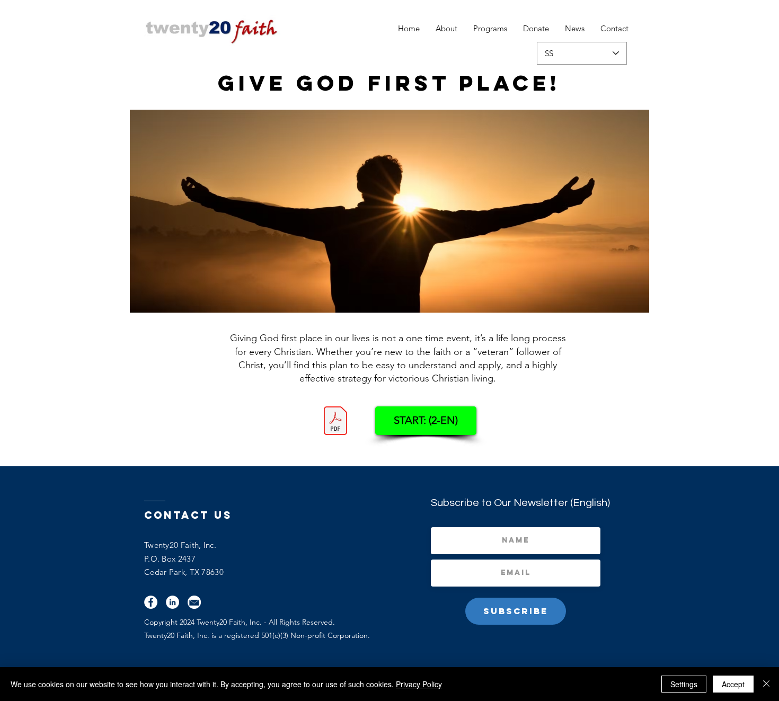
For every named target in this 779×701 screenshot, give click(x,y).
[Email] (194, 602)
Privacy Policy (419, 684)
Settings (683, 684)
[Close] (766, 684)
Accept (733, 684)
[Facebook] (150, 602)
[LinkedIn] (172, 602)
